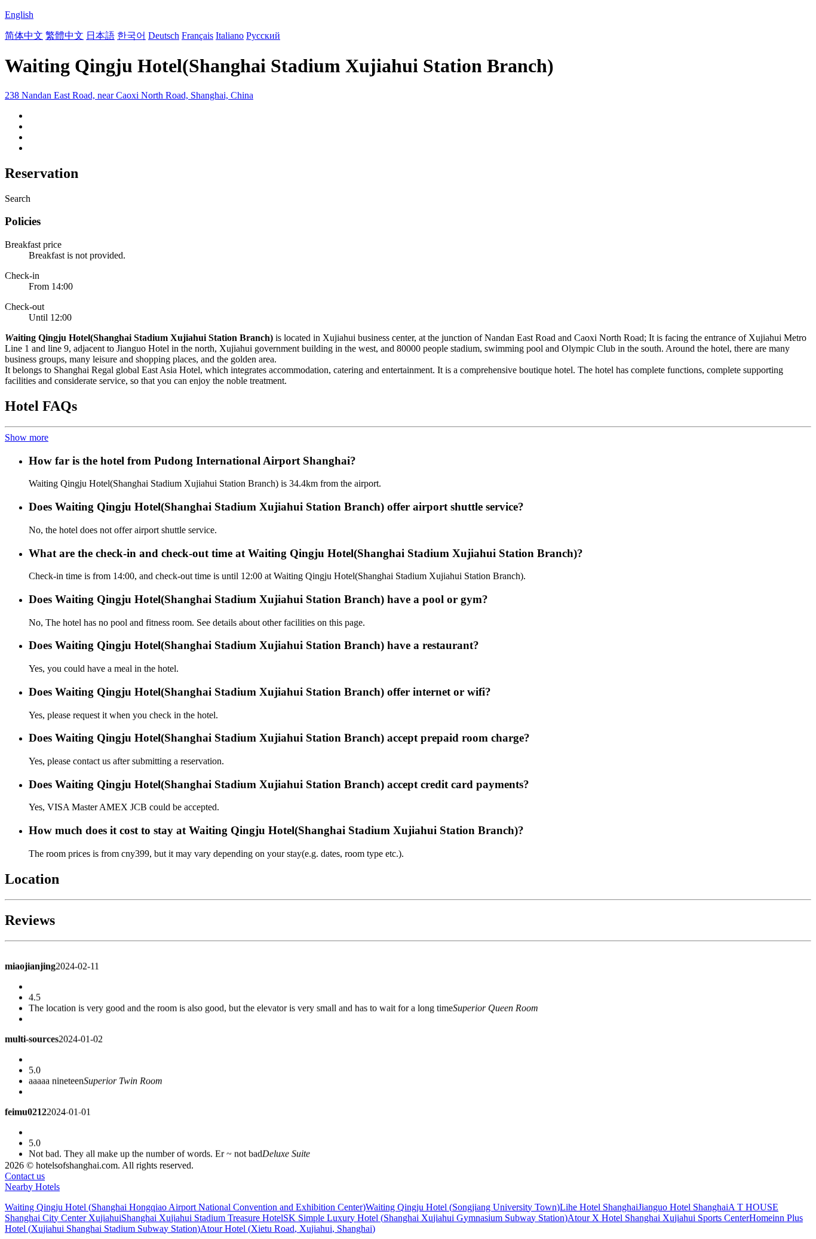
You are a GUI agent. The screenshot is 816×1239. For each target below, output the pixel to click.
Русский (263, 35)
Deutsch (163, 35)
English (19, 15)
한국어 (131, 35)
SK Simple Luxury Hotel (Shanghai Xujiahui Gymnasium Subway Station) (425, 1218)
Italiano (230, 35)
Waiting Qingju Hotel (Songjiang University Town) (463, 1207)
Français (197, 35)
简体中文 (24, 35)
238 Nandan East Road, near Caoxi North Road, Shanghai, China (129, 95)
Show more (26, 437)
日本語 (100, 35)
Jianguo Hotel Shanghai (683, 1207)
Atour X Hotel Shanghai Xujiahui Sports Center (658, 1218)
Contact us (25, 1176)
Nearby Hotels (32, 1187)
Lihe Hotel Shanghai (599, 1207)
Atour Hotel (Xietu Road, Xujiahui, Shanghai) (287, 1228)
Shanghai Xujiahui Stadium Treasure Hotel (202, 1218)
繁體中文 (64, 35)
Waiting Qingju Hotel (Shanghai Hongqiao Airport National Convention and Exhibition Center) (185, 1207)
